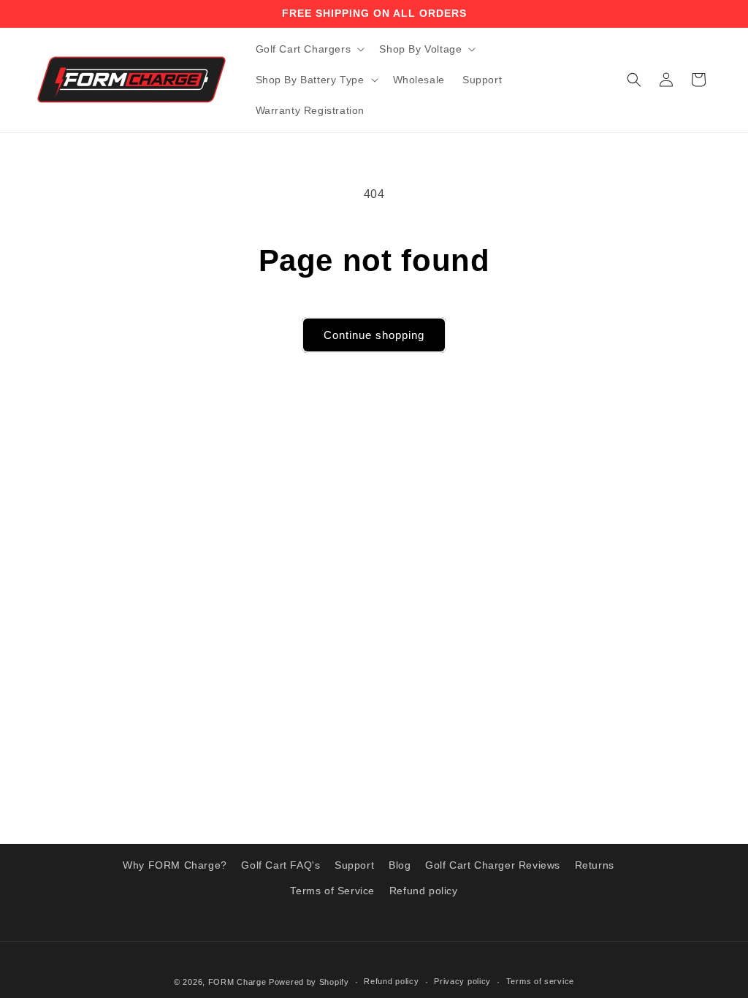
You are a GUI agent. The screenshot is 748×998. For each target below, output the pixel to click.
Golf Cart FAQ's (280, 865)
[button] (309, 49)
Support (354, 865)
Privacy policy (462, 981)
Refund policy (423, 890)
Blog (400, 865)
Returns (594, 865)
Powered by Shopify (309, 982)
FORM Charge (237, 982)
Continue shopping (374, 335)
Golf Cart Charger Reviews (492, 865)
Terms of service (540, 981)
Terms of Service (332, 890)
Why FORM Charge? (175, 865)
